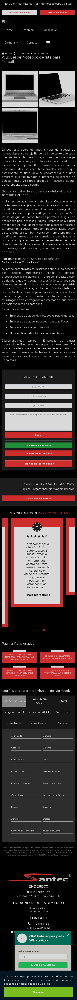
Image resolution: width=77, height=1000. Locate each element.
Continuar (38, 992)
